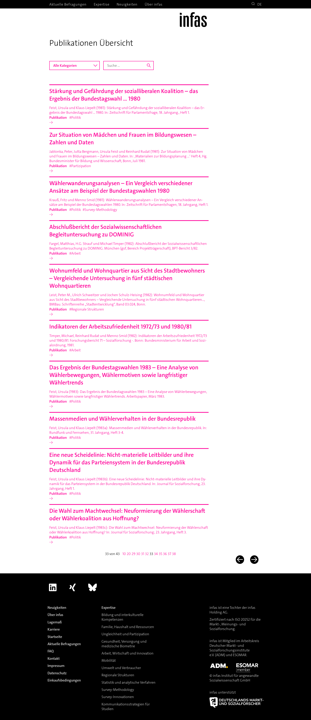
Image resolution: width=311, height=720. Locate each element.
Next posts (254, 559)
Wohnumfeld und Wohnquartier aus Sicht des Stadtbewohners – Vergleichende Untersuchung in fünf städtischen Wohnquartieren (127, 278)
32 (147, 553)
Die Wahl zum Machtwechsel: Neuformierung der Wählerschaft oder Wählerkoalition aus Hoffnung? (127, 514)
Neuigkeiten (127, 4)
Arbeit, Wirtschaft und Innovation (128, 653)
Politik (76, 117)
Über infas (154, 4)
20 (129, 553)
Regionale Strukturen (87, 309)
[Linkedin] (53, 587)
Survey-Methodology (101, 209)
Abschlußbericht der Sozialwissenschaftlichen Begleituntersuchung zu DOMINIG (105, 230)
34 (156, 553)
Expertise (101, 4)
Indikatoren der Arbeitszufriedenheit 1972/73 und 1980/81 (120, 326)
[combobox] (74, 65)
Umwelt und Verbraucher (121, 667)
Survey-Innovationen (118, 696)
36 (165, 553)
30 (138, 553)
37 (169, 553)
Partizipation (81, 166)
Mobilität (109, 660)
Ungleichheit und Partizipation (125, 634)
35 (160, 553)
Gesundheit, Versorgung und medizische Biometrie (124, 643)
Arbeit (76, 253)
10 (124, 553)
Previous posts (239, 559)
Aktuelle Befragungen (68, 4)
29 (133, 553)
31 (142, 553)
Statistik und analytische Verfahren (129, 682)
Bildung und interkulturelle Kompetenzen (122, 617)
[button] (253, 4)
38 (174, 553)
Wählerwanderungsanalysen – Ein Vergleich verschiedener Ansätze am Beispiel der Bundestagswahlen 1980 (120, 187)
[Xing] (72, 587)
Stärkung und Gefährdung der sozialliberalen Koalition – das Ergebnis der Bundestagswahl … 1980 (123, 94)
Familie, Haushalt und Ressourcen (128, 626)
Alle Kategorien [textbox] (65, 65)
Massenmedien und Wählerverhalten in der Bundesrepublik (122, 418)
